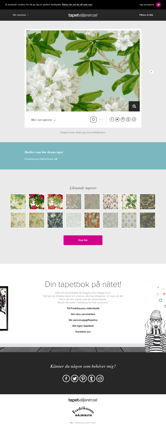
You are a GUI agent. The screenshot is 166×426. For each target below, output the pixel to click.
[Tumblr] (91, 378)
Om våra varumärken (83, 314)
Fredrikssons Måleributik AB (41, 159)
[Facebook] (66, 378)
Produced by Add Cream (85, 422)
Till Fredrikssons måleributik (83, 308)
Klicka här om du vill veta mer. (77, 4)
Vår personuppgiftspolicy (83, 320)
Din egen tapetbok (83, 326)
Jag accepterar (146, 4)
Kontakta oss (83, 331)
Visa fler (83, 240)
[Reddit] (100, 378)
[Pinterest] (83, 378)
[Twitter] (74, 378)
